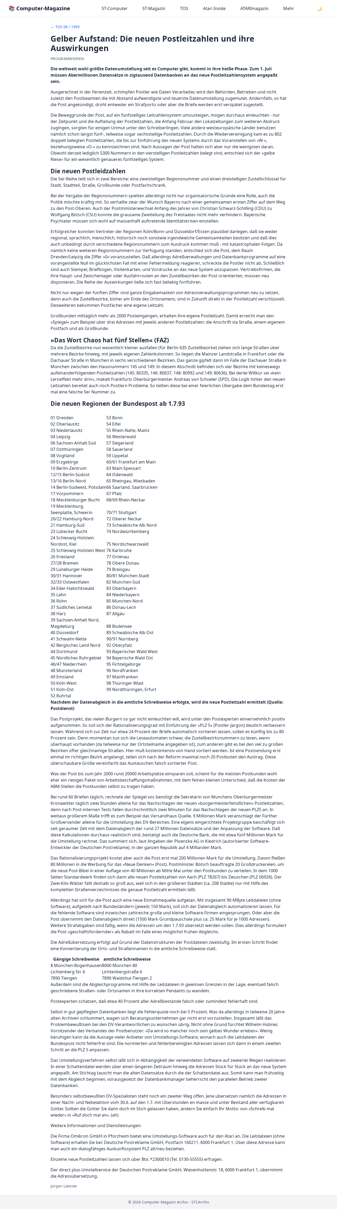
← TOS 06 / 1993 (65, 26)
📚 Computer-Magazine (39, 8)
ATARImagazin (254, 8)
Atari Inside (214, 8)
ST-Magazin (153, 8)
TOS (184, 8)
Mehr (288, 8)
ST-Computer (115, 8)
